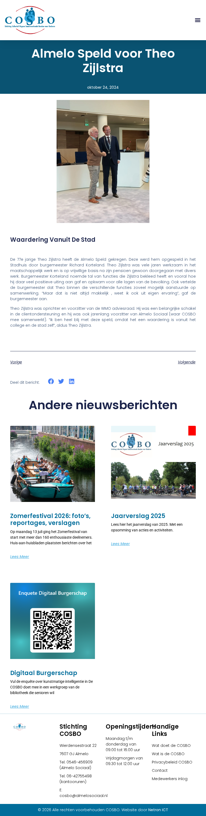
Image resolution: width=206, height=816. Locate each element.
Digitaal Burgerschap (43, 673)
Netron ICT (158, 810)
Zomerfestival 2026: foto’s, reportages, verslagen (50, 519)
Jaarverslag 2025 (138, 516)
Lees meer (19, 556)
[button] (197, 20)
